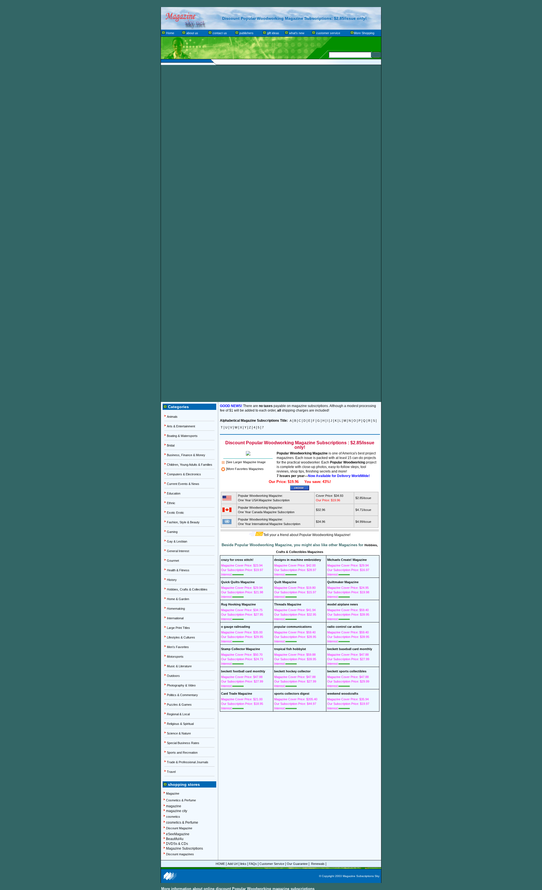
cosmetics (173, 816)
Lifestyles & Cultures (181, 637)
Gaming (172, 531)
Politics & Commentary (182, 695)
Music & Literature (179, 666)
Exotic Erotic (175, 512)
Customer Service (271, 863)
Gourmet (173, 560)
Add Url (233, 863)
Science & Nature (179, 733)
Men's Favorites (178, 647)
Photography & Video (181, 685)
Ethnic (171, 503)
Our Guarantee (297, 863)
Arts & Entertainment (181, 426)
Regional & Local (178, 714)
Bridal (170, 445)
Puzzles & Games (179, 704)
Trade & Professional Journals (187, 762)
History (172, 579)
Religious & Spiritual (180, 723)
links (243, 863)
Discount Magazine (179, 828)
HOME (220, 863)
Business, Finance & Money (186, 455)
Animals (172, 416)
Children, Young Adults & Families (189, 464)
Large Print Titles (178, 627)
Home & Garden (178, 599)
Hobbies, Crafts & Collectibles (187, 589)
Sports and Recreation (182, 752)
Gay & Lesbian (177, 541)
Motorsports (175, 656)
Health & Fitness (178, 570)
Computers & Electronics (184, 474)
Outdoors (173, 675)
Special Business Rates (183, 743)
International (175, 618)
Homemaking (176, 608)
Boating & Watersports (182, 436)
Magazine (172, 793)
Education (173, 493)
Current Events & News (183, 484)
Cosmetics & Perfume (181, 800)
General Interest (178, 551)
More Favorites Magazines (245, 469)
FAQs (253, 863)
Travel (171, 771)
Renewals (318, 863)
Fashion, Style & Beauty (183, 522)
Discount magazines (180, 854)
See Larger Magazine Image (246, 462)
